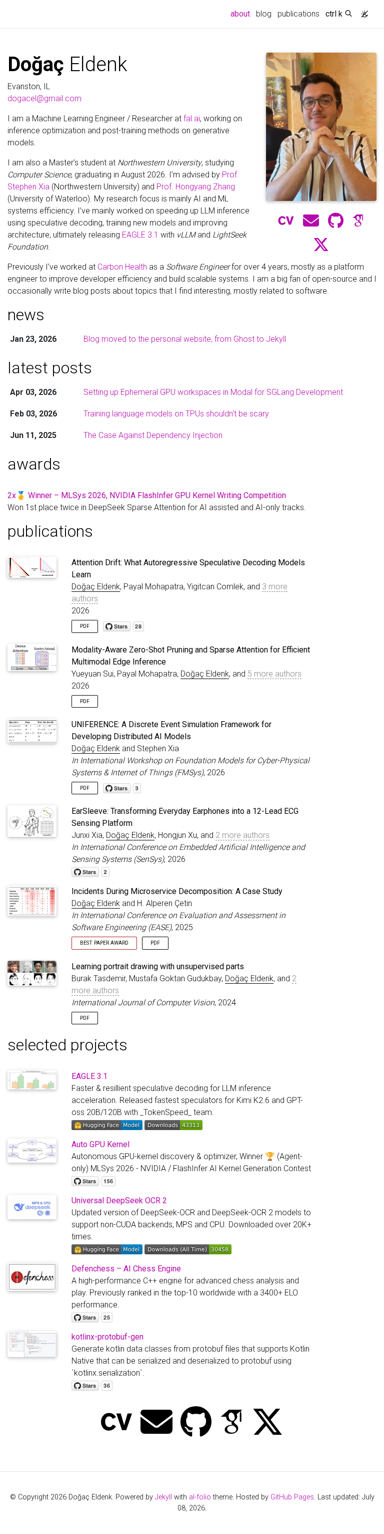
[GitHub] (336, 221)
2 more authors (243, 835)
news (26, 314)
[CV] (286, 221)
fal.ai (192, 118)
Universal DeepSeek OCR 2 (119, 1200)
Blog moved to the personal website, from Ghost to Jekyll (185, 339)
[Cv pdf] (116, 1423)
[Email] (156, 1423)
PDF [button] (85, 626)
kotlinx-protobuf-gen (108, 1337)
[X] (321, 245)
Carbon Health (122, 267)
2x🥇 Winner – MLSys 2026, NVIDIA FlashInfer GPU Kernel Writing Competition (147, 495)
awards (34, 464)
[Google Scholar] (358, 221)
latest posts (50, 367)
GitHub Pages (292, 1497)
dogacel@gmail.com (45, 98)
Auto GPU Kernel (101, 1144)
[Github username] (196, 1423)
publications (299, 14)
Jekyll (163, 1497)
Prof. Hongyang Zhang (195, 186)
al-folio (200, 1497)
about (241, 14)
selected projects (68, 1044)
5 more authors (275, 674)
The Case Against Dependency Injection (153, 435)
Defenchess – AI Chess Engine (126, 1268)
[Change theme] (362, 11)
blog (264, 14)
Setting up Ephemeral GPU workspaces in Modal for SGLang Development (213, 392)
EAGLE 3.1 (140, 235)
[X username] (268, 1423)
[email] (311, 221)
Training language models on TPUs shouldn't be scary (176, 413)
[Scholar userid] (232, 1423)
